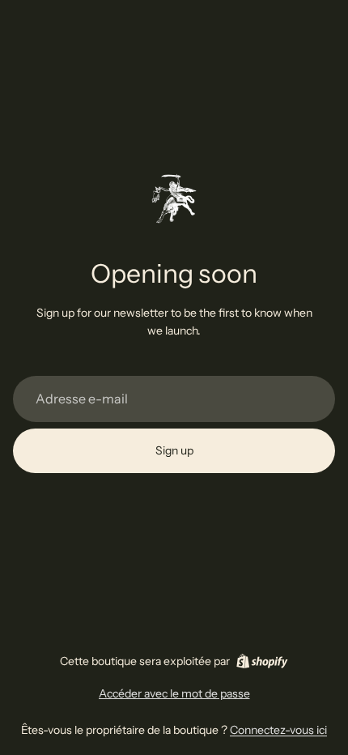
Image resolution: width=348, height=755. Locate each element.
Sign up (174, 450)
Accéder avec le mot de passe (174, 693)
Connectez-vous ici (278, 730)
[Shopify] (261, 661)
